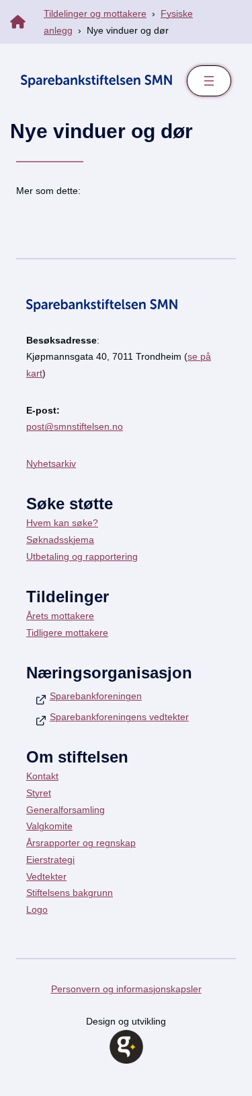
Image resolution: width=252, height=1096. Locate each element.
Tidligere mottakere (67, 632)
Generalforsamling (65, 809)
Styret (38, 792)
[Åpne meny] (209, 80)
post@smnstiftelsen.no (74, 426)
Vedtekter (46, 876)
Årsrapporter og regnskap (81, 842)
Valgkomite (49, 825)
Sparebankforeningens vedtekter (119, 716)
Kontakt (42, 776)
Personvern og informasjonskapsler (126, 989)
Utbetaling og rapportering (82, 556)
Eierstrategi (50, 859)
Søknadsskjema (60, 539)
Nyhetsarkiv (51, 463)
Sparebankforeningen (96, 695)
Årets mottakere (60, 615)
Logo (37, 909)
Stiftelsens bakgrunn (69, 892)
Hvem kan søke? (62, 522)
